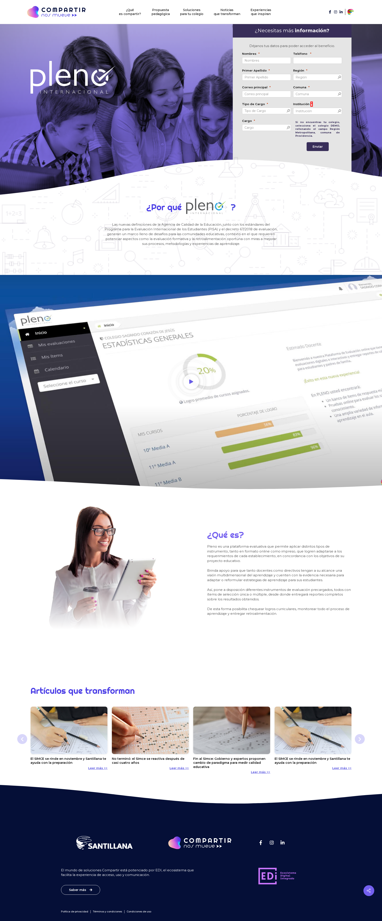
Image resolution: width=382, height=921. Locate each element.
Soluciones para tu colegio (191, 12)
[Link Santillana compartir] (351, 12)
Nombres (249, 53)
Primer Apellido (254, 70)
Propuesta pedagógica (160, 12)
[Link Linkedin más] (282, 842)
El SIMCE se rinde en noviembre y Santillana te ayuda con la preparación (68, 761)
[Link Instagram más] (271, 842)
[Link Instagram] (335, 12)
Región (298, 70)
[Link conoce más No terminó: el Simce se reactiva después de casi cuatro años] (150, 730)
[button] (191, 382)
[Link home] (56, 12)
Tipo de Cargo (253, 104)
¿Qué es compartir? (130, 12)
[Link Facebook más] (260, 842)
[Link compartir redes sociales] (368, 890)
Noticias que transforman (227, 12)
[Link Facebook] (330, 12)
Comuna (299, 87)
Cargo (247, 121)
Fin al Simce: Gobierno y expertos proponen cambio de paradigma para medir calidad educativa (229, 763)
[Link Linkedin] (341, 12)
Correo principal (254, 87)
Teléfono (300, 53)
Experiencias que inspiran (260, 12)
